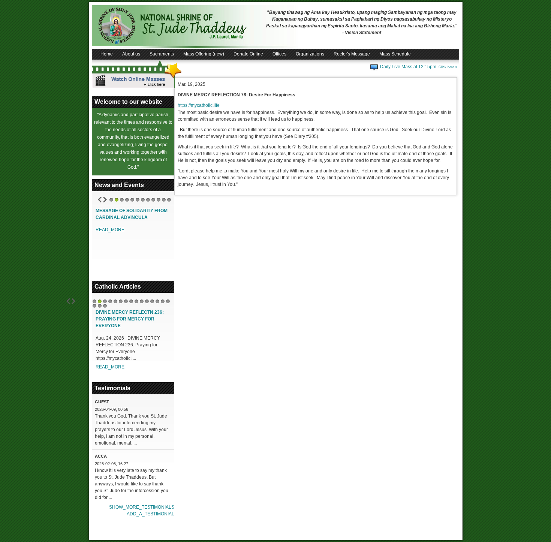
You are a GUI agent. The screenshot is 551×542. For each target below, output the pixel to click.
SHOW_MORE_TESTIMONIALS (141, 507)
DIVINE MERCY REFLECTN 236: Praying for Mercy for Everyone (130, 319)
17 (99, 306)
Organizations (310, 54)
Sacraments (162, 54)
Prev (100, 199)
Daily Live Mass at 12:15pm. (418, 66)
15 (168, 301)
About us (131, 54)
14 (162, 301)
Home (106, 54)
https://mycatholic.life (199, 105)
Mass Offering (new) (203, 54)
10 (158, 200)
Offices (279, 54)
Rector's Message (352, 54)
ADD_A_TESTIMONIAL (150, 514)
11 (164, 200)
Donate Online (248, 54)
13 (157, 301)
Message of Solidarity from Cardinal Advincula (132, 214)
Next (105, 199)
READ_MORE (110, 229)
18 (105, 306)
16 (94, 306)
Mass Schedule (395, 54)
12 (169, 200)
